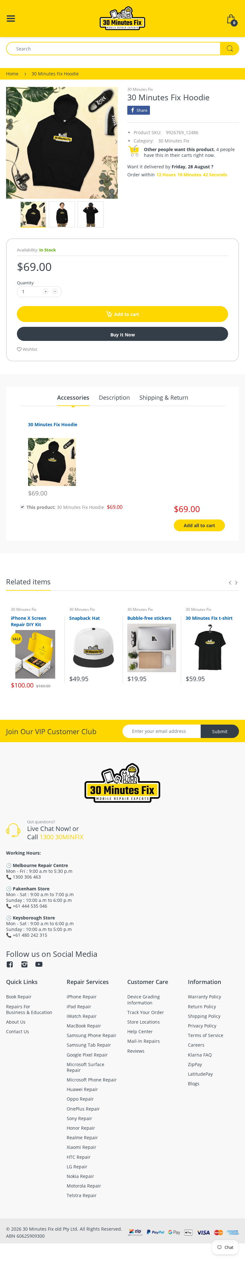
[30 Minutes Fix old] (122, 18)
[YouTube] (38, 964)
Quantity (25, 283)
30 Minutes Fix (140, 89)
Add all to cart (199, 525)
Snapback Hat (84, 618)
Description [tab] (114, 397)
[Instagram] (24, 964)
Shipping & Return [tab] (163, 397)
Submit (219, 731)
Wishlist (30, 349)
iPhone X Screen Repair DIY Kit (28, 621)
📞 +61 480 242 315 (26, 935)
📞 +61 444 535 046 (26, 906)
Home (12, 74)
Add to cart (126, 314)
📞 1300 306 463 (23, 877)
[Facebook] (9, 964)
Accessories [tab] (73, 397)
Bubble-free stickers (149, 618)
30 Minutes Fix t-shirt (209, 618)
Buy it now (122, 335)
